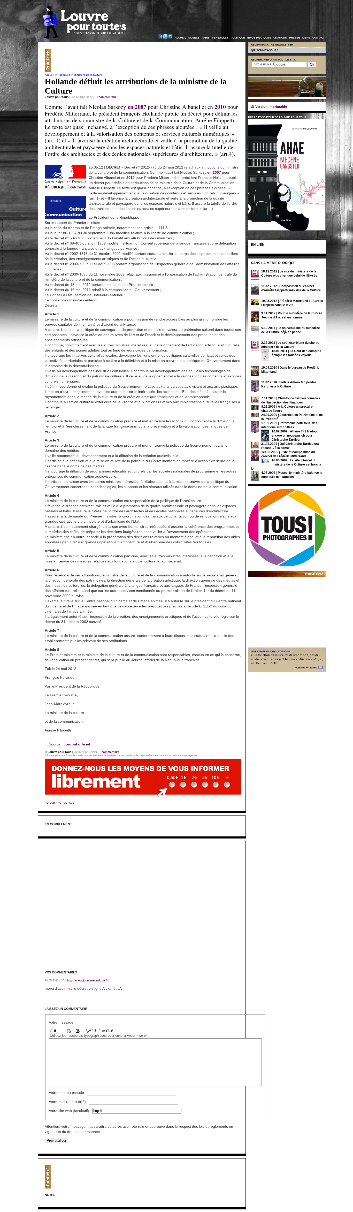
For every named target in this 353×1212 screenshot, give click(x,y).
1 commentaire (106, 96)
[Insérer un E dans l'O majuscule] (108, 1031)
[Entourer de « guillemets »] (87, 1031)
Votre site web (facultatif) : (70, 1111)
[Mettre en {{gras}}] (55, 1031)
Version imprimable (270, 107)
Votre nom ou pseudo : (67, 1093)
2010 (220, 106)
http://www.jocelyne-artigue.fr (87, 980)
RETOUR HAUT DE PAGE (59, 803)
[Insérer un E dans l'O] (104, 1031)
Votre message (61, 1022)
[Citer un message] (78, 1031)
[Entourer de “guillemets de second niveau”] (91, 1031)
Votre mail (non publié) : (68, 1102)
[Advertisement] (147, 60)
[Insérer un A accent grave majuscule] (95, 1031)
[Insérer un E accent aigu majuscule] (99, 1031)
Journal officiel (77, 744)
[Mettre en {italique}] (51, 1031)
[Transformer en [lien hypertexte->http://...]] (69, 1031)
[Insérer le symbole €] (112, 1031)
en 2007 (137, 106)
